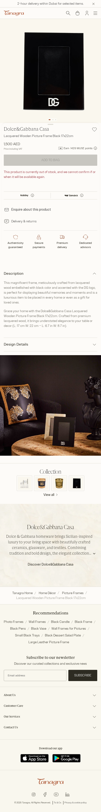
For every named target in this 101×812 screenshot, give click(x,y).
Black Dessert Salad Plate (63, 635)
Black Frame (83, 622)
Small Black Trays (27, 635)
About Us (10, 695)
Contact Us (11, 727)
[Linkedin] (67, 794)
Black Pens (18, 628)
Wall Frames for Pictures (68, 628)
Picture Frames (73, 593)
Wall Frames (37, 622)
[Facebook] (45, 794)
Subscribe (82, 675)
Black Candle (60, 622)
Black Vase (38, 628)
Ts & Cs (57, 802)
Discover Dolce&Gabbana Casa (50, 564)
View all (48, 495)
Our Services (12, 716)
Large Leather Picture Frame (48, 642)
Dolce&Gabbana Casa (26, 129)
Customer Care (13, 706)
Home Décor (47, 593)
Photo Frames (13, 622)
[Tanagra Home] (14, 13)
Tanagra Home (22, 593)
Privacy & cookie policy (75, 802)
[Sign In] (87, 13)
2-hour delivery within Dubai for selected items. (50, 3)
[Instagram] (33, 794)
